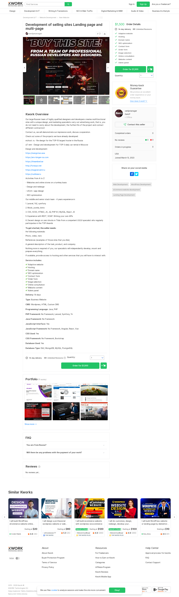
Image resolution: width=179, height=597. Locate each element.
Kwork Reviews (101, 572)
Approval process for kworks (158, 553)
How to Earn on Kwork (105, 558)
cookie (54, 590)
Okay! (117, 590)
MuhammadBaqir (83, 533)
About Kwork (47, 553)
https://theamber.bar (34, 161)
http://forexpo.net (34, 166)
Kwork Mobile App (103, 576)
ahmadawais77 (50, 533)
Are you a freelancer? (161, 4)
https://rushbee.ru (33, 174)
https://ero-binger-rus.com (37, 157)
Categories (100, 562)
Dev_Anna (147, 534)
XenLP (127, 114)
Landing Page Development (124, 195)
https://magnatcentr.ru (35, 170)
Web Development (120, 184)
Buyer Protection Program (53, 558)
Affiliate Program (102, 567)
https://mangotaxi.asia (35, 153)
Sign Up (143, 4)
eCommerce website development (126, 189)
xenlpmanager (131, 111)
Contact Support (152, 562)
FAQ (147, 558)
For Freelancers (102, 553)
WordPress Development (141, 184)
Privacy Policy (48, 567)
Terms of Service (49, 562)
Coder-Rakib (16, 534)
